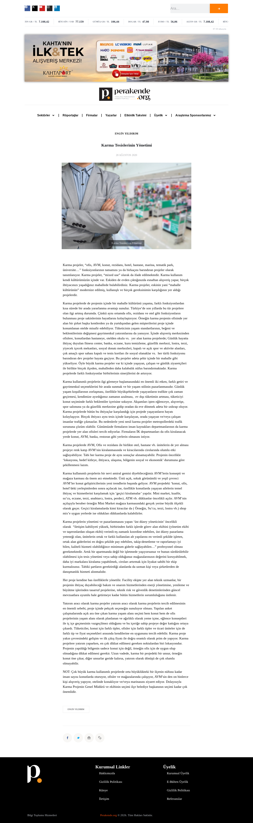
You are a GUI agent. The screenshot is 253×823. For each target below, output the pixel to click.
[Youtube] (42, 8)
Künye (103, 790)
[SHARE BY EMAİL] (89, 737)
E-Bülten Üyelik (177, 782)
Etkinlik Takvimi (135, 115)
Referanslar (174, 799)
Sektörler (43, 115)
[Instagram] (49, 8)
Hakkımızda (107, 773)
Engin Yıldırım (126, 133)
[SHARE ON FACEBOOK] (67, 737)
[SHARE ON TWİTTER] (78, 737)
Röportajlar (70, 115)
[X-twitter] (35, 8)
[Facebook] (27, 8)
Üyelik (158, 115)
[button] (99, 737)
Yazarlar (111, 115)
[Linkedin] (57, 8)
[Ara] (219, 8)
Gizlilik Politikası (110, 782)
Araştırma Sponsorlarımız (193, 115)
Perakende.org (108, 815)
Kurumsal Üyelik (178, 773)
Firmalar (92, 115)
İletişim (104, 799)
